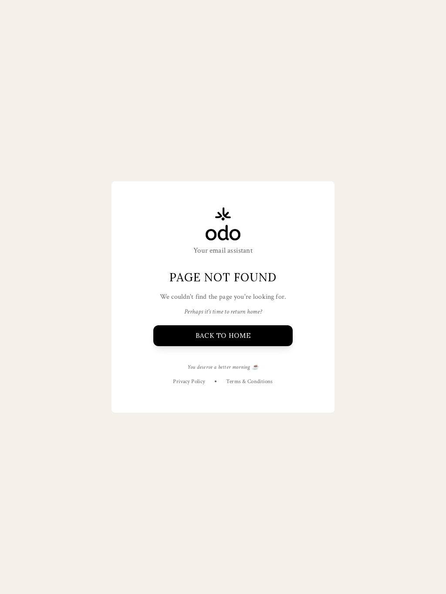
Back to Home (223, 335)
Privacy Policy (189, 381)
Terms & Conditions (249, 381)
